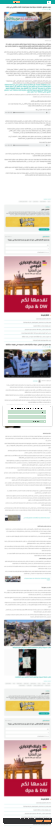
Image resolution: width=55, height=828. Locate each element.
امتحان (39, 683)
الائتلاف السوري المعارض (23, 201)
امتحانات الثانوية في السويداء (38, 685)
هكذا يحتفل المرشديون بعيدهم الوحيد (43, 319)
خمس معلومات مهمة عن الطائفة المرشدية (42, 326)
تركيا (30, 201)
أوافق (48, 821)
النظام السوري (35, 201)
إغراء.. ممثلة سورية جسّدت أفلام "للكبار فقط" (42, 340)
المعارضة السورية (43, 201)
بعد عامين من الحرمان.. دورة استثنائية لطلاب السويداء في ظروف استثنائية (36, 336)
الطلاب (49, 683)
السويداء (44, 683)
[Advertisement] (27, 186)
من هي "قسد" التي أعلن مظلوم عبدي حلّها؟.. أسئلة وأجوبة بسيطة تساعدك (36, 333)
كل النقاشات (9, 236)
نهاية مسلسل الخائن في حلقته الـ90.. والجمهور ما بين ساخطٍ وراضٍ (38, 329)
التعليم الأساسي (8, 683)
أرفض (39, 821)
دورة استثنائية (26, 683)
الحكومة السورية (22, 685)
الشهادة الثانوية (33, 683)
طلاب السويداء (47, 685)
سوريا (49, 201)
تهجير (14, 683)
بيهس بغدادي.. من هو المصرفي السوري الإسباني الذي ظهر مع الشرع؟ (37, 322)
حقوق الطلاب (29, 685)
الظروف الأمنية (19, 683)
